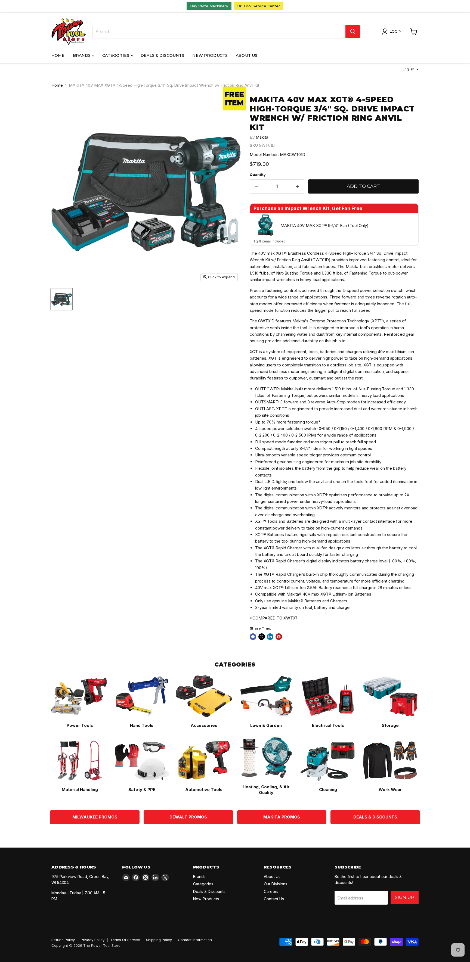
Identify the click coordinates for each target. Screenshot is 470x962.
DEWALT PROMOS (188, 817)
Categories (116, 55)
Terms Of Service (125, 940)
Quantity (258, 175)
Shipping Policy (159, 940)
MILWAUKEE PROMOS (94, 817)
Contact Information (195, 940)
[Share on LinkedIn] (270, 636)
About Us (246, 55)
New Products (210, 55)
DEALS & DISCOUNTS (375, 817)
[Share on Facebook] (253, 636)
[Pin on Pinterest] (279, 636)
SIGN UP (404, 897)
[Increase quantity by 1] (297, 186)
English (408, 69)
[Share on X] (261, 636)
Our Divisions (275, 884)
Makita (262, 137)
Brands (82, 55)
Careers (271, 891)
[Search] (352, 31)
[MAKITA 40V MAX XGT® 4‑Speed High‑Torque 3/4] (61, 299)
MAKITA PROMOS (281, 817)
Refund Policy (63, 940)
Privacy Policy (92, 940)
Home (58, 55)
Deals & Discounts (162, 55)
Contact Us (274, 898)
